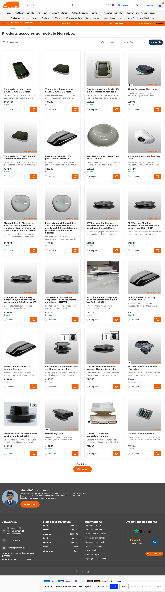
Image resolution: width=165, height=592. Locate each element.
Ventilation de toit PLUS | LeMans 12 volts (141, 298)
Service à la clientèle (145, 18)
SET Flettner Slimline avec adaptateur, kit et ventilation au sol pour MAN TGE (61, 299)
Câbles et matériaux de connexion (86, 13)
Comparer (11, 109)
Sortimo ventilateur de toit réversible (142, 368)
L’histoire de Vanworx (93, 525)
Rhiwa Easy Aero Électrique (142, 89)
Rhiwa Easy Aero (54, 434)
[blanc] (131, 85)
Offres (57, 18)
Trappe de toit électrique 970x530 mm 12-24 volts (17, 90)
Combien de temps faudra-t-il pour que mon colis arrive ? (110, 18)
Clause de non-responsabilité (96, 533)
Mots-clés (15, 28)
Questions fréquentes (93, 554)
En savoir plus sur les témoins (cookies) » (145, 586)
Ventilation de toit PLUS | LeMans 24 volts (17, 368)
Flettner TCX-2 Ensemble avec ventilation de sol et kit (61, 368)
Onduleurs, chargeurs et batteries (53, 13)
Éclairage (45, 18)
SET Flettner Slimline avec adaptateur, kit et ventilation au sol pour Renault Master (102, 225)
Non (124, 586)
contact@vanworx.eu (16, 548)
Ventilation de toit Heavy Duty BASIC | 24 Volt (102, 157)
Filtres (154, 42)
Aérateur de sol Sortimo (141, 434)
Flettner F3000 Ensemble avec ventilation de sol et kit (20, 435)
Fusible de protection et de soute (141, 13)
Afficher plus (82, 469)
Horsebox (27, 28)
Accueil (8, 13)
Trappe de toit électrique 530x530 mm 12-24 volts (59, 90)
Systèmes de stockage (73, 18)
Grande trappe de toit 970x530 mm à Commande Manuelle (102, 90)
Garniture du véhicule (113, 13)
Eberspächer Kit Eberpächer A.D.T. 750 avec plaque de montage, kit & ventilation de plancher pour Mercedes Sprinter (61, 228)
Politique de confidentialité (95, 538)
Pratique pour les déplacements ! (24, 18)
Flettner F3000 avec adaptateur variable (97, 435)
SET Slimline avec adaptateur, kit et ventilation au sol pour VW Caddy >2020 (102, 299)
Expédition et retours (93, 546)
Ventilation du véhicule (24, 13)
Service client (30, 504)
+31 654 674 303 (14, 540)
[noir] (129, 85)
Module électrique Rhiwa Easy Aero (144, 157)
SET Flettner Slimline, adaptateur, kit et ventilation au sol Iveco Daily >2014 (143, 225)
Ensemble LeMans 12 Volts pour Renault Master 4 (59, 157)
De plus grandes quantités (95, 558)
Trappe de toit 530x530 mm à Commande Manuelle (19, 157)
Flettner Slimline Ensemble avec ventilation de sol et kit (101, 368)
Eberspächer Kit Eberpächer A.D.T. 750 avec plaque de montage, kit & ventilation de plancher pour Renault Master (20, 227)
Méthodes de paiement (94, 542)
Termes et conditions (93, 529)
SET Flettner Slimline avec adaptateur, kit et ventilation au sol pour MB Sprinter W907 (20, 299)
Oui (114, 586)
